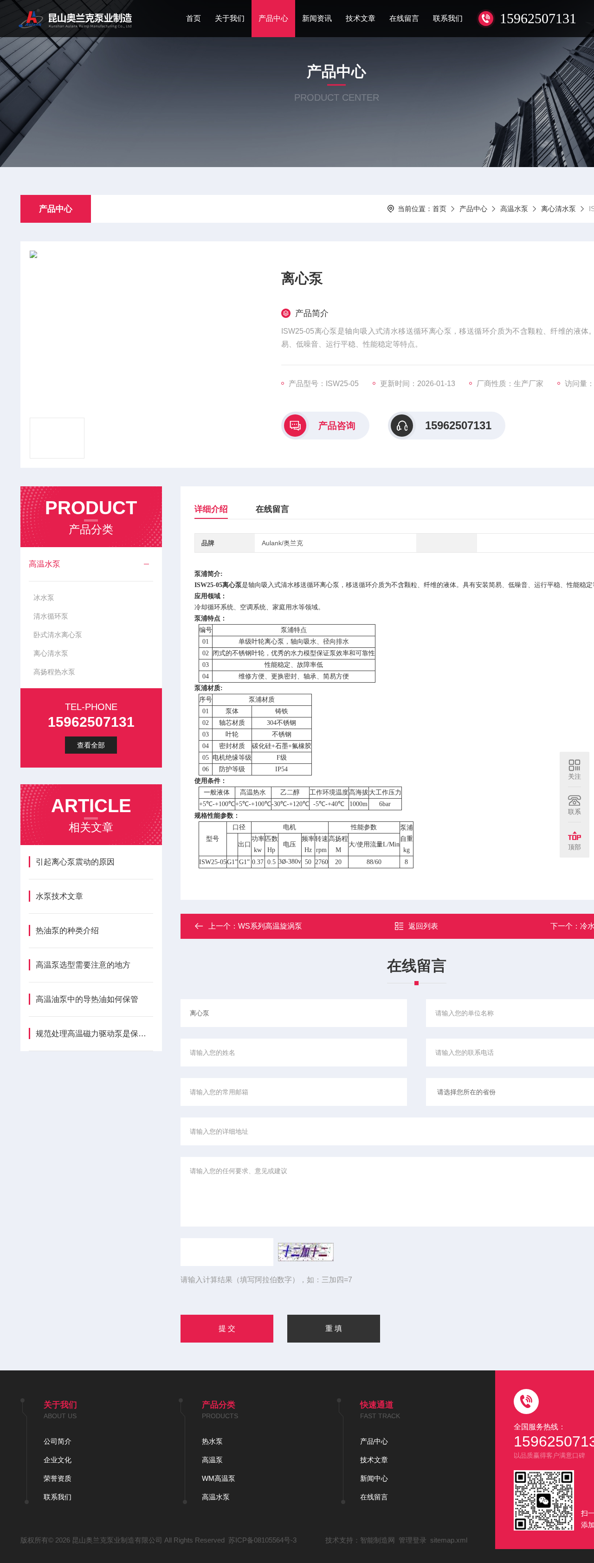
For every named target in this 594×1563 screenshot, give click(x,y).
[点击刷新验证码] (306, 1252)
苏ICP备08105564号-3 (262, 1540)
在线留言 (404, 18)
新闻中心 (374, 1478)
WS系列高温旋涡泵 (270, 926)
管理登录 (412, 1540)
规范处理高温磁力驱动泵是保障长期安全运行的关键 (94, 1033)
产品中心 (273, 18)
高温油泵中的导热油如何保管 (87, 999)
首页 (193, 18)
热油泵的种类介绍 (67, 930)
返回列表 (423, 926)
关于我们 (230, 18)
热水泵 (212, 1441)
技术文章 (360, 18)
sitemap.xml (448, 1540)
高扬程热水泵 (54, 672)
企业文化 (57, 1460)
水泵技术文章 (59, 896)
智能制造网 (377, 1540)
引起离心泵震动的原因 (75, 862)
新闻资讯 (317, 18)
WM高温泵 (218, 1478)
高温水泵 (514, 209)
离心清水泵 (558, 209)
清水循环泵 (50, 616)
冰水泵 (43, 597)
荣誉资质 (57, 1478)
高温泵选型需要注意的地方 (83, 965)
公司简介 (57, 1441)
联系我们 (448, 18)
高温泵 (212, 1460)
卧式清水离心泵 (57, 635)
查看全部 (91, 745)
